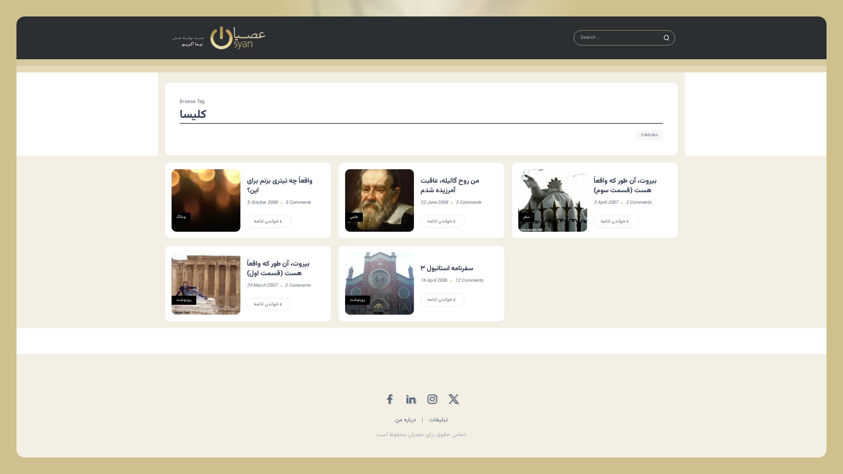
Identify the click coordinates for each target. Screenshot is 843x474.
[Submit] (666, 38)
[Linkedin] (411, 399)
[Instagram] (432, 399)
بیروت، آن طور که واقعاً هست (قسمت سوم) (625, 186)
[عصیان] (218, 38)
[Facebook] (389, 399)
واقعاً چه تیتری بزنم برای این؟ (280, 186)
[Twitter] (454, 399)
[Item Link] (206, 200)
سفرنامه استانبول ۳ (447, 268)
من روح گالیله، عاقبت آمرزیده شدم (450, 186)
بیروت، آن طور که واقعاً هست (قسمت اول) (278, 269)
